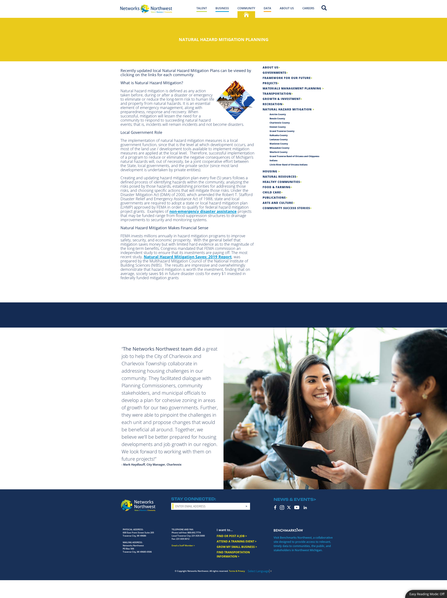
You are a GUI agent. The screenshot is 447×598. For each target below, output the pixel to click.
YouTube (296, 507)
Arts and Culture (278, 203)
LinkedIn (305, 507)
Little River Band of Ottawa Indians (288, 164)
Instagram (282, 507)
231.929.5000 (198, 535)
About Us (270, 67)
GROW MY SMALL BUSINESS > (237, 547)
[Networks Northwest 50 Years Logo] (146, 9)
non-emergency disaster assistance (203, 211)
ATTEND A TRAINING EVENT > (237, 541)
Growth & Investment (282, 99)
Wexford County (278, 152)
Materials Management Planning (292, 88)
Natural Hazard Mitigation (288, 109)
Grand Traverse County (282, 131)
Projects (270, 83)
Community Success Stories (286, 208)
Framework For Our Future (287, 78)
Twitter (289, 507)
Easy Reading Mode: (426, 594)
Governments (274, 73)
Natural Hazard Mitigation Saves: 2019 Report (188, 256)
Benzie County (277, 118)
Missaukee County (279, 147)
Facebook (275, 507)
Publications (274, 198)
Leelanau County (279, 139)
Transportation (277, 94)
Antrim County (278, 114)
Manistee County (279, 143)
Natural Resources (279, 177)
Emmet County (278, 126)
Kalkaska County (279, 135)
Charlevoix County (280, 122)
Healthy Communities (281, 182)
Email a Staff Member (182, 545)
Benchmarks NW (288, 530)
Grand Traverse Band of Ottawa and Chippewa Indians (294, 158)
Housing (270, 171)
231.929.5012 (182, 538)
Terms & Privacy (237, 571)
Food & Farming (277, 187)
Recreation (272, 104)
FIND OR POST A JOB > (232, 536)
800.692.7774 (194, 532)
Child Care (272, 192)
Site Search (324, 8)
